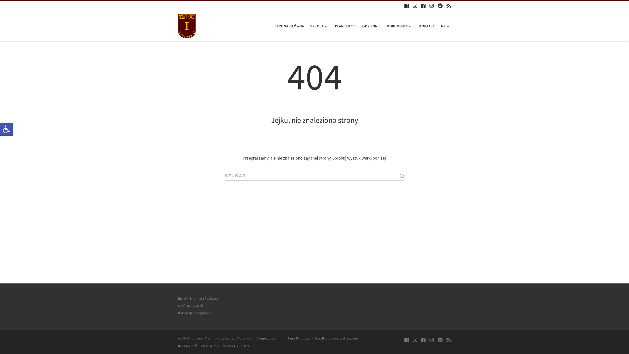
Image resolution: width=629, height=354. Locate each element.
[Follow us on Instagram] (415, 6)
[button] (6, 129)
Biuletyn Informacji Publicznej (198, 298)
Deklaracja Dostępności (194, 313)
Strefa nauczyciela (191, 306)
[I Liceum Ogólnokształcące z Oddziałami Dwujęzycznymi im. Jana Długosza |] (187, 25)
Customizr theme (237, 345)
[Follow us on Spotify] (440, 6)
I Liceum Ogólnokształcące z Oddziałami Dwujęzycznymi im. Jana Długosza (251, 338)
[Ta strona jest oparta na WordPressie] (196, 345)
